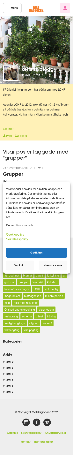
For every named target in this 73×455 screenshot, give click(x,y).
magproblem (12, 296)
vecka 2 (47, 323)
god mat (9, 282)
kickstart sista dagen (17, 289)
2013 (8, 385)
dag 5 (39, 275)
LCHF (37, 289)
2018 (8, 367)
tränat (39, 316)
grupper (23, 282)
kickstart (52, 282)
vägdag (33, 323)
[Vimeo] (47, 422)
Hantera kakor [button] (53, 265)
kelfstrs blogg (37, 69)
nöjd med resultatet (26, 303)
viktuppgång (31, 330)
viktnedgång (11, 330)
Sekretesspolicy (31, 433)
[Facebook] (36, 422)
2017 (8, 373)
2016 (8, 379)
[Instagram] (26, 422)
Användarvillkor (55, 433)
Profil (9, 136)
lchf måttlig (51, 289)
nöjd (7, 303)
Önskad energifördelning (19, 309)
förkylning (53, 275)
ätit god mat (11, 275)
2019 (8, 361)
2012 (8, 391)
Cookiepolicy (15, 234)
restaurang (11, 316)
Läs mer (8, 128)
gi (64, 275)
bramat (27, 275)
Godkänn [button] (36, 252)
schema (27, 316)
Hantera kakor (43, 442)
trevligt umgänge (14, 323)
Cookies (12, 433)
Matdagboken (32, 296)
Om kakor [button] (20, 265)
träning (51, 316)
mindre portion (54, 296)
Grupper (13, 174)
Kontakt (25, 442)
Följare (22, 136)
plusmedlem (46, 309)
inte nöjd (38, 282)
